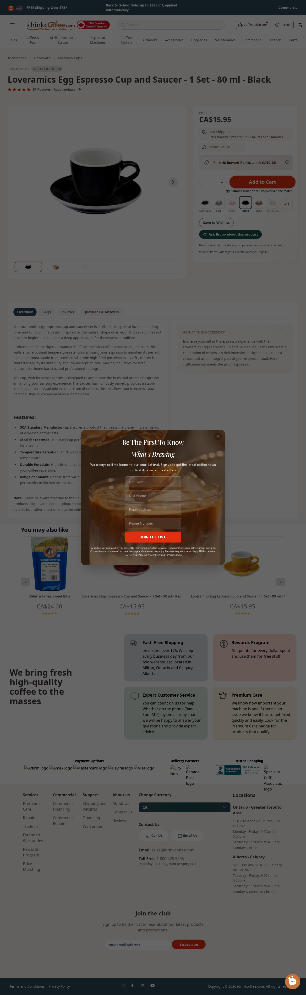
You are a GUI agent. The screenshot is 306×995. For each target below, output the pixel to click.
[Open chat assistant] (292, 981)
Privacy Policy (154, 554)
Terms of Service (174, 554)
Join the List (153, 537)
